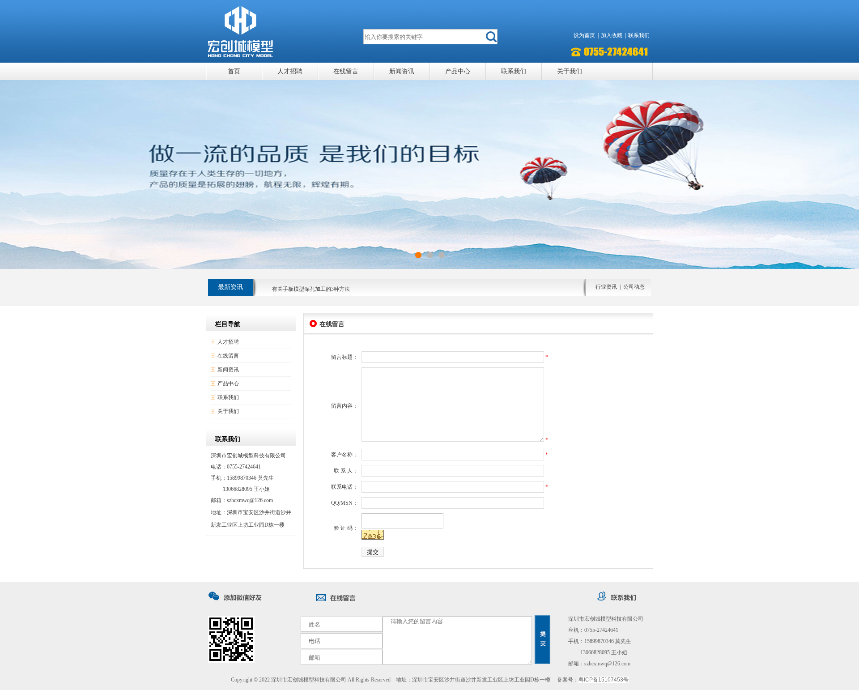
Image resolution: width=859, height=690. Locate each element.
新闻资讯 (401, 71)
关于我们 (569, 71)
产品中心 (457, 71)
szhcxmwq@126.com (607, 663)
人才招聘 (289, 71)
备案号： (593, 680)
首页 (234, 71)
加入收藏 (611, 35)
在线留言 (345, 71)
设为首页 (584, 35)
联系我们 (639, 35)
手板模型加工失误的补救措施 (307, 292)
